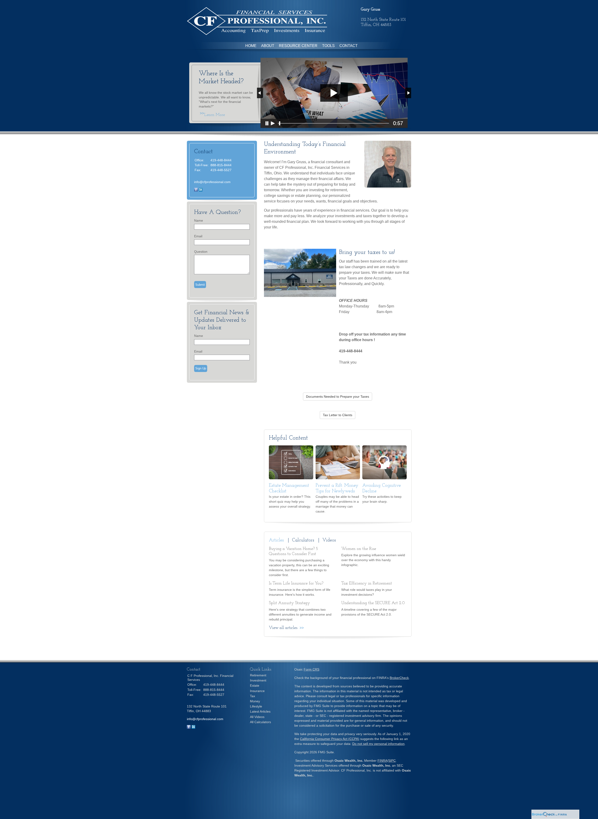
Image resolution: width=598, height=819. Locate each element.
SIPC (392, 760)
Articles (276, 540)
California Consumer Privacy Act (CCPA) (329, 739)
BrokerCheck (399, 678)
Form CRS (311, 669)
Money (255, 701)
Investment (258, 680)
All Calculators (260, 722)
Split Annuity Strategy (289, 603)
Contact (348, 46)
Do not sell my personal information (378, 744)
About (267, 46)
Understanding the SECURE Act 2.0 (373, 603)
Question (200, 251)
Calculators (303, 540)
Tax (252, 696)
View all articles (283, 628)
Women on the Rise (358, 549)
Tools (328, 46)
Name (198, 220)
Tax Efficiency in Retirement (366, 583)
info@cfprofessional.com (212, 182)
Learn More (214, 115)
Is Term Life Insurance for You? (296, 583)
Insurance (257, 691)
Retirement (258, 675)
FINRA (382, 760)
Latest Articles (260, 711)
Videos (329, 540)
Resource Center (298, 46)
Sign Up (200, 368)
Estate (254, 685)
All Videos (257, 717)
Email (198, 236)
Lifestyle (256, 706)
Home (250, 46)
